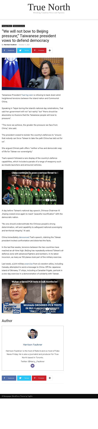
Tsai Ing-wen (27, 95)
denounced (24, 237)
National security (19, 26)
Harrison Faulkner (10, 45)
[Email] (32, 366)
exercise (29, 264)
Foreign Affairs (7, 26)
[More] (49, 50)
